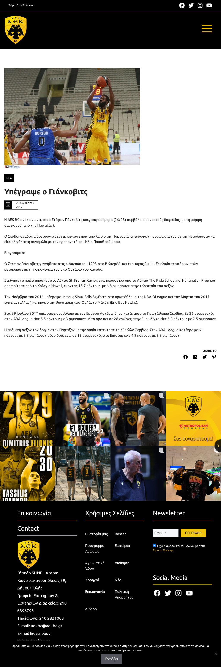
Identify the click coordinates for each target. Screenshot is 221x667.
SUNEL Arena (25, 5)
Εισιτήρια (122, 545)
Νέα (118, 580)
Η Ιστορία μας (96, 534)
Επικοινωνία (95, 591)
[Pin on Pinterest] (214, 357)
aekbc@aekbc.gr (46, 625)
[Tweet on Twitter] (204, 357)
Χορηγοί (92, 580)
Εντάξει (111, 659)
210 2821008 (51, 618)
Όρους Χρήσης (163, 550)
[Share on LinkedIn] (195, 357)
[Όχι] (215, 653)
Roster (120, 534)
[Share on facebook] (185, 357)
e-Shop (91, 609)
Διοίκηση (122, 563)
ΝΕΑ (9, 177)
